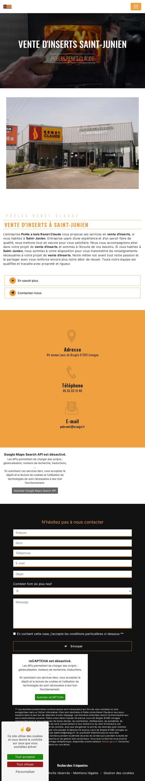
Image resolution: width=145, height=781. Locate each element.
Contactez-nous (30, 293)
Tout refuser (25, 764)
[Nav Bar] (136, 6)
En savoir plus (28, 280)
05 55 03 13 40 (72, 391)
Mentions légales (85, 773)
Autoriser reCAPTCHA (50, 697)
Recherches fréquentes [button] (72, 765)
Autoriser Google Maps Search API (35, 490)
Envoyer (77, 646)
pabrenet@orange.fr (72, 426)
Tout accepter (25, 757)
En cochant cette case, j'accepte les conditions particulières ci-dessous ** (70, 634)
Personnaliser (25, 771)
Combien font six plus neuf (32, 584)
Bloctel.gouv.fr (109, 741)
